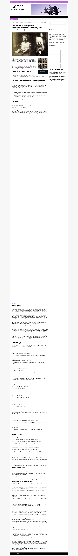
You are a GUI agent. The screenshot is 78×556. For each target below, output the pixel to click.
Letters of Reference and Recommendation (56, 34)
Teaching (29, 2)
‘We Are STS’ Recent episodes (56, 69)
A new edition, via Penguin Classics (23, 66)
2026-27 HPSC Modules (56, 17)
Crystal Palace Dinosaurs (36, 17)
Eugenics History (25, 17)
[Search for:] (61, 19)
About (35, 2)
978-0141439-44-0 (27, 105)
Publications (23, 2)
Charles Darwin (28, 59)
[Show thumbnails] (15, 303)
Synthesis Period (14, 17)
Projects (16, 2)
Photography (47, 17)
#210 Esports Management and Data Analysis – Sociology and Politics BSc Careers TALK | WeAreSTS (57, 73)
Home (12, 2)
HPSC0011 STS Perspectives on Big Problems (57, 39)
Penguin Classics (36, 83)
